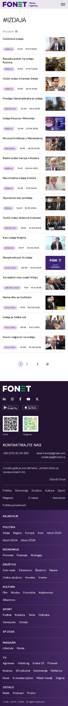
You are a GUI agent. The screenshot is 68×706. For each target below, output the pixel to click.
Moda (20, 648)
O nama (33, 498)
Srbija (6, 533)
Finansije (22, 555)
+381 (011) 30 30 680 (16, 453)
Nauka (53, 570)
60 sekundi (23, 671)
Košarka (20, 615)
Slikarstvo (9, 600)
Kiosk (6, 678)
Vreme (42, 577)
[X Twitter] (37, 399)
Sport (61, 490)
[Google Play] (10, 407)
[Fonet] (20, 4)
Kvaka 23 (38, 663)
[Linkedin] (4, 399)
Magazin (8, 498)
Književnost (46, 592)
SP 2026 (8, 631)
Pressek (53, 663)
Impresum (59, 498)
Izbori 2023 (54, 533)
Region (17, 533)
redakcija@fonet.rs (53, 457)
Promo (31, 693)
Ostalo (23, 622)
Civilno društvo (12, 577)
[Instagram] (12, 399)
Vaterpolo (9, 622)
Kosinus (7, 671)
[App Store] (30, 407)
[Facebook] (20, 399)
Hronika (30, 577)
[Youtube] (28, 399)
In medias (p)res (23, 678)
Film (5, 592)
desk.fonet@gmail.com (50, 453)
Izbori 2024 (10, 540)
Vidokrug (23, 663)
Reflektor (57, 671)
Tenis (31, 615)
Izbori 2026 (28, 540)
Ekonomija (21, 490)
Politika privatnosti (14, 505)
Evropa (29, 533)
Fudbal (7, 615)
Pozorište (29, 592)
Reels (6, 693)
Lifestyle (8, 648)
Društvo (37, 490)
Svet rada (9, 570)
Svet (41, 533)
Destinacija (40, 671)
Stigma (60, 678)
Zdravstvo (25, 570)
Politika (7, 490)
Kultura (49, 490)
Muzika (15, 592)
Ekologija (36, 555)
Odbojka (44, 615)
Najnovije (10, 516)
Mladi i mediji (44, 678)
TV (4, 657)
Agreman (8, 663)
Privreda (8, 555)
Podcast (18, 693)
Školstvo (40, 570)
